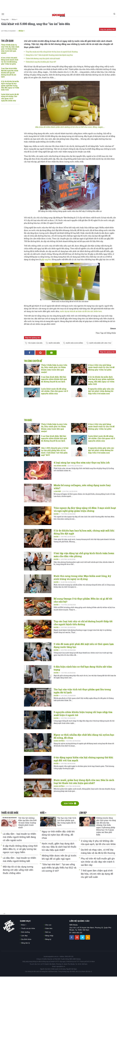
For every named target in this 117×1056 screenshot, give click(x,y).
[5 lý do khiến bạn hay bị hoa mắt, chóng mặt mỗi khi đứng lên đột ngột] (37, 538)
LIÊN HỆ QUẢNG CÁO (79, 921)
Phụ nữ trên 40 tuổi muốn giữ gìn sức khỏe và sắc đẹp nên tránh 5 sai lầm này (98, 861)
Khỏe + (57, 514)
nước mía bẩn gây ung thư (100, 343)
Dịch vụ (48, 932)
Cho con (48, 925)
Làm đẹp (57, 491)
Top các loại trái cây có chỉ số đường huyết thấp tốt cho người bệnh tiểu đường (83, 623)
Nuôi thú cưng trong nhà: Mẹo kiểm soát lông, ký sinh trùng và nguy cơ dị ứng (82, 577)
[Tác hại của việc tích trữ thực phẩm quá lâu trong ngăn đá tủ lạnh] (37, 697)
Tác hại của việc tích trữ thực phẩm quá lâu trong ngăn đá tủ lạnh (66, 821)
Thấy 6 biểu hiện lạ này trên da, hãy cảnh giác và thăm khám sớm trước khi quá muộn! (10, 49)
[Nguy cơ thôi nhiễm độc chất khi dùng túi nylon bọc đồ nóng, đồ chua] (37, 742)
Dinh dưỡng (59, 741)
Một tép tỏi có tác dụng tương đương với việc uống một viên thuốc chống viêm (18, 869)
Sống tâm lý (25, 943)
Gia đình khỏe (60, 466)
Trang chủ (4, 19)
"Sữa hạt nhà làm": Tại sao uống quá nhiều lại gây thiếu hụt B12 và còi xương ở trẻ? (59, 867)
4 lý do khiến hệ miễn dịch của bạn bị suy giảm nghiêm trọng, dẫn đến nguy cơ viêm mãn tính (10, 85)
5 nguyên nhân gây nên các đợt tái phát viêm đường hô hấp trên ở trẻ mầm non (101, 391)
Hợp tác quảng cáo (107, 29)
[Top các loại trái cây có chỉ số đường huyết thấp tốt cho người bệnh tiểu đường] (37, 629)
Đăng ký (48, 939)
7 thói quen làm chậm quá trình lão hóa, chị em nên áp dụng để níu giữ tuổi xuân (97, 873)
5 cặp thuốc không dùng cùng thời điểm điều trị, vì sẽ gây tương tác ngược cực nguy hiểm (20, 849)
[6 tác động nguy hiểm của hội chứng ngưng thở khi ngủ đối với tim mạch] (37, 765)
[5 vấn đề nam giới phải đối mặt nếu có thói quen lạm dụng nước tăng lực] (37, 651)
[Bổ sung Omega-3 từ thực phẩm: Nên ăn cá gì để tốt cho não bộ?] (37, 606)
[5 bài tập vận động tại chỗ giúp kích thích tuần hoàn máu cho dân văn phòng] (37, 561)
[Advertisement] (58, 5)
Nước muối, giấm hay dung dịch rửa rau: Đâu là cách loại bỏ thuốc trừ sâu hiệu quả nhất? (84, 782)
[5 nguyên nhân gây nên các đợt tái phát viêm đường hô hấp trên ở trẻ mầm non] (79, 392)
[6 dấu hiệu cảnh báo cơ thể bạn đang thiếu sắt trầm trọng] (37, 674)
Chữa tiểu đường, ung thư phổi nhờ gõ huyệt (43, 58)
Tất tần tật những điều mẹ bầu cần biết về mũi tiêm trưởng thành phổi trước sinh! (27, 823)
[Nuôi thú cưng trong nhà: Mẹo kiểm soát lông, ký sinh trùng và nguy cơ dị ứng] (37, 583)
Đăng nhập (49, 936)
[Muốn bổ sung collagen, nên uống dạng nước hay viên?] (37, 493)
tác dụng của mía (35, 343)
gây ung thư (46, 260)
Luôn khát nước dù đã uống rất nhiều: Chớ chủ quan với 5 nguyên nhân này (10, 97)
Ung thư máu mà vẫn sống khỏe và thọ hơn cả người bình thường (52, 52)
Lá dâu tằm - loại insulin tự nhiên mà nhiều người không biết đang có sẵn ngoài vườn (19, 837)
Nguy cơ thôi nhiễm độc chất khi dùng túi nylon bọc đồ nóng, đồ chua (58, 834)
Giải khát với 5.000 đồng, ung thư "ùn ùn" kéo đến (35, 24)
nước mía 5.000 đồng (74, 343)
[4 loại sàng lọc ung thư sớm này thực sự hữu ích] (37, 470)
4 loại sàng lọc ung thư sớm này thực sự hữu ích (82, 462)
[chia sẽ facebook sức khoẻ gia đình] (71, 937)
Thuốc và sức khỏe (28, 928)
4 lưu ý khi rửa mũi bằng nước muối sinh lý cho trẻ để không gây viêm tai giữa (9, 61)
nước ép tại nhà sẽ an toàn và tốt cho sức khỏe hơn (81, 311)
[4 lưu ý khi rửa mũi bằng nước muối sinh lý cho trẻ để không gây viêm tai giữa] (79, 368)
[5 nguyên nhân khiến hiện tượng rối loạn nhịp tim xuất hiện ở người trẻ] (37, 720)
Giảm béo (48, 928)
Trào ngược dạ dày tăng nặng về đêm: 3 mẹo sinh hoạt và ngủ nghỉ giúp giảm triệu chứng (85, 509)
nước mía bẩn (54, 343)
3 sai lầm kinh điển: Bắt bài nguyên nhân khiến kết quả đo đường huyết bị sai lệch (9, 72)
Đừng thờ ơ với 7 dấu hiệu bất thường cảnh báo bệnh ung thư (49, 55)
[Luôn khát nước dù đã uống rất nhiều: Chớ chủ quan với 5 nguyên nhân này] (32, 392)
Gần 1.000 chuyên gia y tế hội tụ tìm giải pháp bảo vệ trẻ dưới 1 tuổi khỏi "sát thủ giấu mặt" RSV (54, 451)
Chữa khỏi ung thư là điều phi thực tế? (41, 62)
